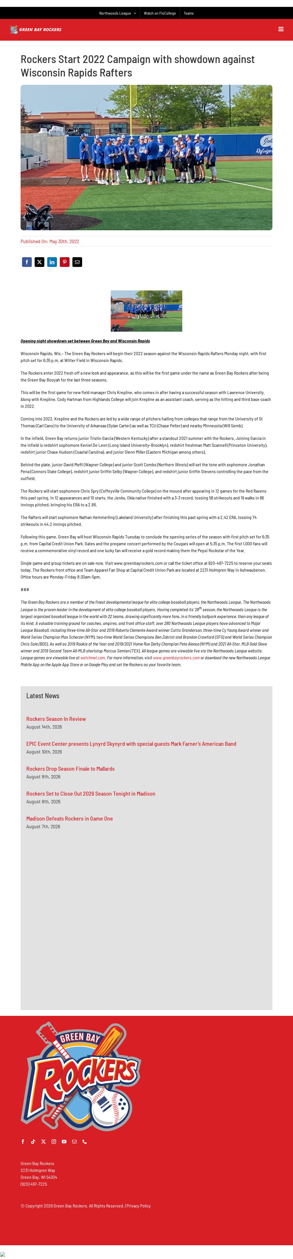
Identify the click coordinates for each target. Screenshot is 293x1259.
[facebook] (23, 1141)
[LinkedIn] (52, 262)
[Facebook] (27, 262)
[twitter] (43, 1141)
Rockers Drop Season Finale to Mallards (70, 768)
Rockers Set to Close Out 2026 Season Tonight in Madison (90, 793)
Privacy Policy (138, 1205)
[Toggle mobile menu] (281, 29)
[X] (39, 262)
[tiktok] (33, 1141)
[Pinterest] (64, 262)
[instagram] (54, 1141)
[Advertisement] (69, 891)
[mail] (74, 1141)
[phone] (84, 1141)
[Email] (77, 262)
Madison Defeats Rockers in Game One (69, 818)
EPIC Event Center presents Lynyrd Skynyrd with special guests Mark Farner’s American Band (131, 743)
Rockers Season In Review (56, 718)
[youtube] (64, 1141)
